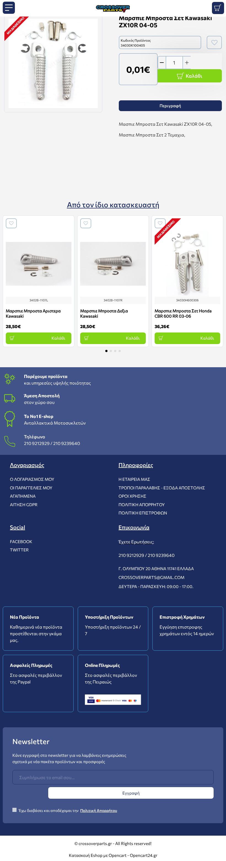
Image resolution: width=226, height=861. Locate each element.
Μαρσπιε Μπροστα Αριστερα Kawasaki (33, 313)
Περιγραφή (170, 105)
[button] (106, 351)
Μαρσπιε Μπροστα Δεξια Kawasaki (104, 313)
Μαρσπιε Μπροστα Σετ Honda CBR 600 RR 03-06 (183, 313)
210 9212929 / (38, 443)
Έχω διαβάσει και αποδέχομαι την (67, 810)
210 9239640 (66, 443)
